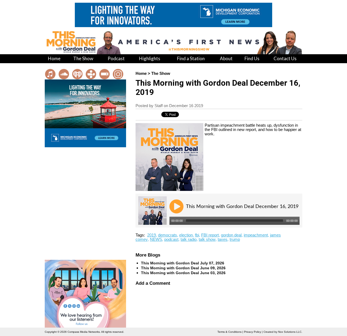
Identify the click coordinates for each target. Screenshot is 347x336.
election (186, 235)
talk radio (189, 239)
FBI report (210, 235)
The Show (160, 73)
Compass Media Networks (84, 331)
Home (141, 73)
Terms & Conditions (229, 331)
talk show (207, 239)
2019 (151, 235)
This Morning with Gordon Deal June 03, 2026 (183, 273)
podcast (171, 239)
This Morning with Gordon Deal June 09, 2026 (183, 268)
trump (235, 239)
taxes (222, 239)
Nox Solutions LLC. (290, 331)
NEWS (156, 239)
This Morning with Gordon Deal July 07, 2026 (182, 263)
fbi (197, 235)
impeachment (256, 235)
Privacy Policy (252, 331)
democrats (167, 235)
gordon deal (231, 235)
